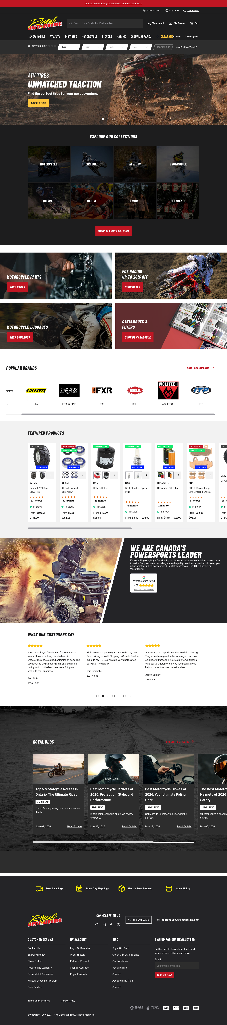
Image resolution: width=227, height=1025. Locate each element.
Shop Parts (17, 287)
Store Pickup (182, 888)
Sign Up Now (164, 975)
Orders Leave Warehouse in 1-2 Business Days (113, 3)
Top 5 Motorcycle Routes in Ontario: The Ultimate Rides (57, 791)
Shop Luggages (20, 337)
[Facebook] (97, 924)
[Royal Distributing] (45, 23)
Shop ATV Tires (38, 102)
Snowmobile (178, 164)
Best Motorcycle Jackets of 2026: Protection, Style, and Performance (111, 794)
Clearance (178, 201)
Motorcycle (48, 164)
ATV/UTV (135, 164)
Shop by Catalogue (138, 337)
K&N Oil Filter (100, 488)
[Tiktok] (111, 924)
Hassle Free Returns (140, 888)
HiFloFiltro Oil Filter (167, 488)
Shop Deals (132, 287)
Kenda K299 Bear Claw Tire (39, 490)
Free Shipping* (54, 888)
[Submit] (70, 23)
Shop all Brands (198, 368)
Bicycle (48, 201)
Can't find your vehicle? (186, 47)
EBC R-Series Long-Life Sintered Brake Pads (199, 490)
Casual (135, 201)
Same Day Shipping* (97, 888)
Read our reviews (144, 589)
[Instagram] (104, 924)
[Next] (50, 475)
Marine (92, 201)
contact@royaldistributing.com (180, 919)
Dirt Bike (92, 164)
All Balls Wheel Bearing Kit (69, 490)
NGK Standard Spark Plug (136, 490)
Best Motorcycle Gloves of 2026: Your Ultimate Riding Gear (165, 794)
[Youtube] (118, 924)
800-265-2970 (140, 919)
